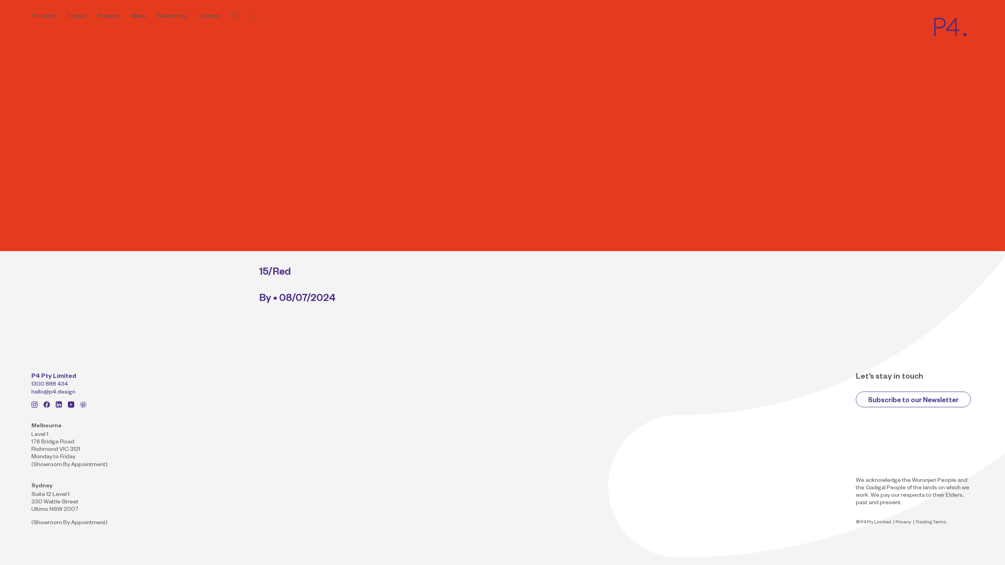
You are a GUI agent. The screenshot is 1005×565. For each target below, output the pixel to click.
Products (43, 17)
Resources (172, 17)
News (139, 17)
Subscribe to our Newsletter (913, 401)
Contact (209, 17)
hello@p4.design (53, 393)
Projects (109, 17)
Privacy (903, 522)
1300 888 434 (49, 385)
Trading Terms (930, 522)
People (76, 17)
